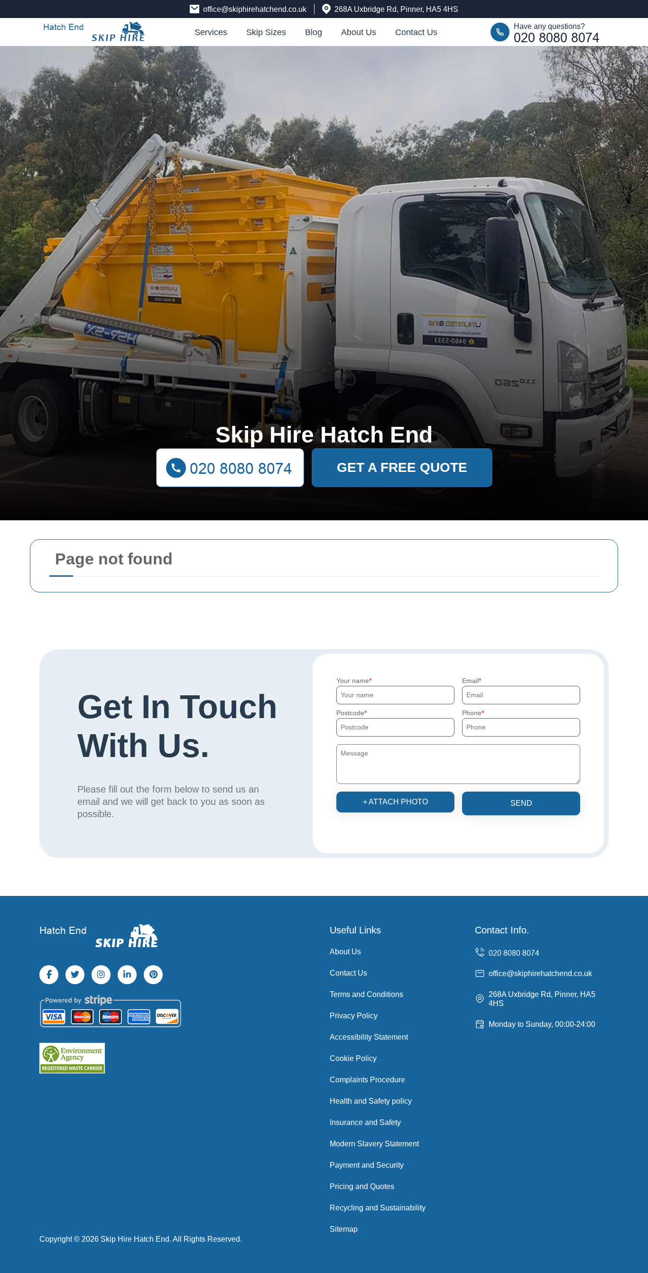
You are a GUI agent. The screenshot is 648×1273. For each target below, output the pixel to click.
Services (210, 32)
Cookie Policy (353, 1058)
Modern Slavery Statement (374, 1144)
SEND (521, 803)
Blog (313, 32)
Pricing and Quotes (362, 1186)
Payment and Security (367, 1165)
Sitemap (344, 1229)
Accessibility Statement (369, 1037)
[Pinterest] (153, 974)
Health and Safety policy (371, 1101)
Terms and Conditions (366, 994)
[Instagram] (101, 974)
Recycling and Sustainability (378, 1208)
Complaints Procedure (367, 1080)
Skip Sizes (266, 32)
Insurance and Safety (365, 1122)
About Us (358, 32)
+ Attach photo (395, 802)
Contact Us (416, 32)
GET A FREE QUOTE (402, 467)
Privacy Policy (354, 1016)
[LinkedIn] (127, 974)
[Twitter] (74, 974)
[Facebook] (48, 974)
